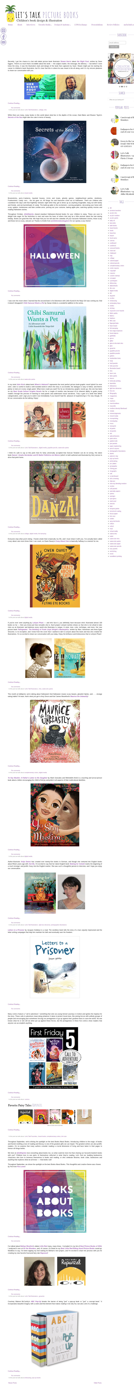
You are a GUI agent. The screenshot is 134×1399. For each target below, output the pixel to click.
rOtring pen (113, 468)
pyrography (113, 466)
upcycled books (115, 521)
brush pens (113, 238)
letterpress (113, 386)
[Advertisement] (55, 44)
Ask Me (31, 864)
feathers (112, 318)
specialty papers (115, 491)
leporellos (113, 383)
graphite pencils (52, 447)
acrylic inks (113, 213)
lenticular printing (115, 381)
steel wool (113, 501)
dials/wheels (114, 285)
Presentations (97, 24)
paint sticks (113, 438)
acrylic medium (115, 215)
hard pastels (114, 363)
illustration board (115, 368)
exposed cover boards (117, 311)
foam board (113, 326)
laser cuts (113, 373)
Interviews (30, 24)
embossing (27, 1377)
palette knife (113, 441)
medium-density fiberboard (118, 408)
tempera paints (114, 508)
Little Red (43, 1246)
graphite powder (115, 353)
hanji (111, 361)
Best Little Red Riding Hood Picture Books (77, 1248)
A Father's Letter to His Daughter (34, 778)
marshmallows (114, 403)
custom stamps (115, 275)
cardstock (113, 245)
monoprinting (114, 418)
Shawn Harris (66, 61)
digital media (43, 447)
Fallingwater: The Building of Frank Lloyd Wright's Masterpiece (43, 629)
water (111, 536)
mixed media (28, 193)
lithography (113, 393)
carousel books (115, 248)
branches (113, 233)
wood (111, 553)
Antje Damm (26, 861)
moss (111, 423)
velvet (112, 526)
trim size (64, 1136)
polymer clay (114, 456)
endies (112, 306)
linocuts (112, 391)
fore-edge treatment (116, 331)
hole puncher (114, 366)
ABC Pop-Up (36, 1301)
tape (111, 506)
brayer (112, 235)
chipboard (113, 253)
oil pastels (113, 431)
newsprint (113, 426)
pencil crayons (114, 448)
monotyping (113, 421)
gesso (112, 338)
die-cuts (112, 288)
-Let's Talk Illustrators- (31, 110)
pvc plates (113, 463)
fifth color (113, 321)
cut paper (113, 278)
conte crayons (114, 268)
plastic (112, 453)
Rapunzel (44, 1253)
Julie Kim (20, 384)
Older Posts (98, 1383)
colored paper (114, 260)
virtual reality (114, 531)
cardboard (113, 243)
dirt (111, 293)
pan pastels (113, 443)
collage (41, 110)
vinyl (111, 528)
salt (111, 473)
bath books (113, 225)
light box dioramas (44, 925)
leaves (112, 378)
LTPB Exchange (80, 24)
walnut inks (113, 533)
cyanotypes (113, 280)
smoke (112, 486)
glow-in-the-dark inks (116, 343)
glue (111, 346)
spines (112, 493)
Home (10, 24)
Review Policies (113, 24)
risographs (113, 471)
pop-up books (36, 1377)
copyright (113, 270)
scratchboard (114, 476)
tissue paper (114, 513)
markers (112, 401)
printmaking (113, 461)
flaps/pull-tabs (114, 323)
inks (45, 110)
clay (111, 255)
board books (42, 1136)
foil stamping (42, 533)
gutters (112, 356)
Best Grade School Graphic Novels (27, 391)
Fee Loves (21, 1166)
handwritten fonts (115, 358)
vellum (112, 523)
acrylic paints (114, 218)
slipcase (112, 481)
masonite (113, 406)
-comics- (27, 1099)
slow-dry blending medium (118, 483)
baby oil (112, 220)
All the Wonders (29, 1248)
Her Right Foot (83, 61)
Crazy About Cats (62, 541)
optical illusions (114, 436)
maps (111, 398)
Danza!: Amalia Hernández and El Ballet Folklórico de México (36, 455)
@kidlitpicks (29, 214)
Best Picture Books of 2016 (91, 1246)
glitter (111, 341)
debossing (113, 283)
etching (112, 308)
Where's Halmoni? (42, 384)
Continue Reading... (14, 103)
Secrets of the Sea (15, 117)
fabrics (112, 316)
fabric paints (114, 313)
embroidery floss (115, 303)
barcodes (113, 223)
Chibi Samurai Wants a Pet (33, 303)
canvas (112, 240)
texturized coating (115, 511)
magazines (113, 396)
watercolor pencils (115, 546)
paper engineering (115, 446)
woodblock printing (116, 556)
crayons (112, 273)
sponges (112, 496)
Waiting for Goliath (77, 864)
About (19, 24)
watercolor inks (114, 538)
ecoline (112, 298)
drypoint (112, 296)
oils (111, 433)
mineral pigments (115, 413)
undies (112, 518)
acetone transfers (115, 210)
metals (112, 411)
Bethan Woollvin (26, 1246)
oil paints (112, 428)
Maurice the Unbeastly (79, 696)
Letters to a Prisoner (16, 930)
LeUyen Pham (38, 623)
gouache (41, 1296)
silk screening (114, 478)
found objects (114, 333)
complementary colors (31, 772)
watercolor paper (115, 543)
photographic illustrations (59, 925)
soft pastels (113, 488)
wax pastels (113, 548)
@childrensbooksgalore (60, 221)
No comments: (16, 107)
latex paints (113, 376)
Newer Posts (12, 1383)
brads (111, 230)
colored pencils (114, 263)
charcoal (112, 250)
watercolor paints (29, 379)
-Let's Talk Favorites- (30, 1136)
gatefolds (113, 336)
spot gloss (113, 498)
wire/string (113, 551)
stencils (112, 503)
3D (111, 208)
